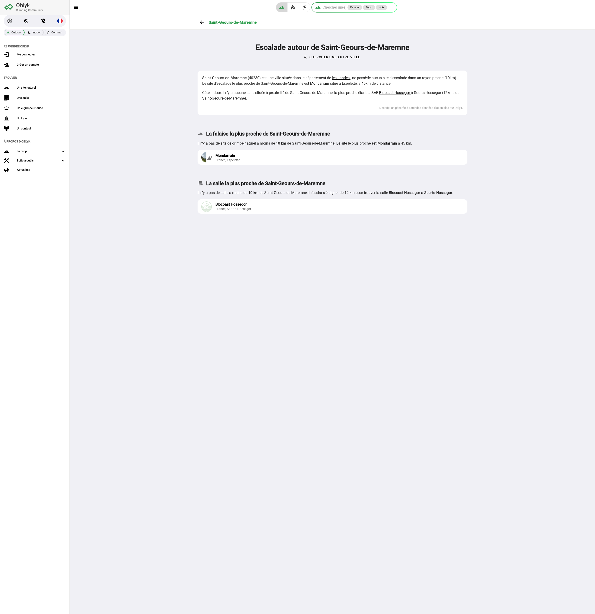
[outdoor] (282, 7)
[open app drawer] (76, 7)
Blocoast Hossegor (395, 92)
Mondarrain (320, 83)
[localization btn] (43, 21)
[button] (10, 21)
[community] (304, 7)
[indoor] (293, 7)
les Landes (341, 78)
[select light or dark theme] (26, 21)
